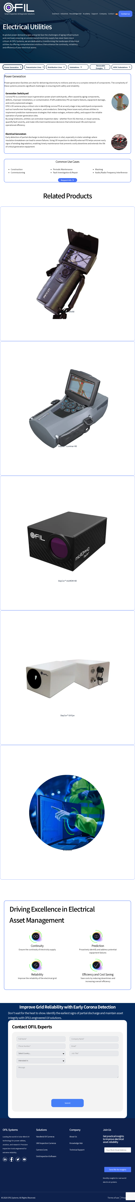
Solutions (55, 13)
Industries (64, 13)
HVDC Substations (120, 67)
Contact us (125, 14)
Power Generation (11, 67)
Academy (86, 13)
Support (94, 13)
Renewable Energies (100, 67)
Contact (111, 13)
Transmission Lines (33, 67)
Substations (74, 67)
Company (103, 13)
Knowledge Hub (75, 13)
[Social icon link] (5, 1159)
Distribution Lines (55, 67)
